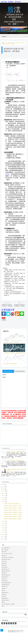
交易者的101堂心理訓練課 (8, 557)
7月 (4, 501)
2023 (4, 484)
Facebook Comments (20, 371)
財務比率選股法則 (6, 575)
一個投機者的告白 (6, 547)
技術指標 (5, 563)
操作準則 (5, 594)
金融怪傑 (5, 573)
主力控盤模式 (5, 549)
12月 (5, 490)
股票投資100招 (6, 569)
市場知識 (5, 551)
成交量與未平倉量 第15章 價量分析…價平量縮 (13, 505)
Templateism (21, 631)
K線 (3, 606)
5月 (4, 523)
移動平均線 (5, 586)
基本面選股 (5, 580)
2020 (4, 486)
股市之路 (4, 2)
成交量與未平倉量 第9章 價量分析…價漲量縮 (12, 518)
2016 (4, 539)
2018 (4, 534)
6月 (4, 521)
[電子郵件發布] (3, 320)
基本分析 (17, 2)
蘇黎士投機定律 (6, 600)
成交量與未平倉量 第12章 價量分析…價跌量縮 (13, 512)
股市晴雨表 (5, 567)
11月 (5, 493)
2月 (4, 530)
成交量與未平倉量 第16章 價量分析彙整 (11, 503)
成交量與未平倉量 (11, 42)
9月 (4, 497)
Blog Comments (9, 371)
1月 (4, 532)
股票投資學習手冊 (6, 571)
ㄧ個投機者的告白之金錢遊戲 (9, 604)
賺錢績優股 (5, 598)
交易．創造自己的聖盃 (7, 553)
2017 (4, 536)
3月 (4, 527)
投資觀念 (11, 2)
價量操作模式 (5, 592)
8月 (4, 499)
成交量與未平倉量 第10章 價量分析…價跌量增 (13, 516)
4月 (4, 525)
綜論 (4, 590)
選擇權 (4, 596)
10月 (5, 495)
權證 (4, 602)
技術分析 (17, 42)
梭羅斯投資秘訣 (6, 584)
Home (5, 42)
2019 (4, 489)
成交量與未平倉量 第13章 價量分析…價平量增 (13, 510)
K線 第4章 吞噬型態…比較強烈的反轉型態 (15, 460)
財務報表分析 (5, 576)
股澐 (14, 9)
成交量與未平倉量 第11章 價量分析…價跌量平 (13, 514)
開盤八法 (5, 588)
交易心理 (5, 555)
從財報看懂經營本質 (7, 582)
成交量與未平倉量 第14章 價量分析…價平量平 (13, 508)
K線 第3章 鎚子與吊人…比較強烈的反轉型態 (16, 451)
